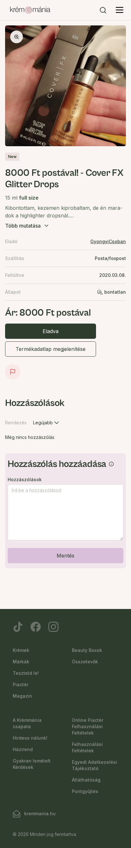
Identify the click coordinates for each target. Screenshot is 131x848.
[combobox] (46, 422)
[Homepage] (30, 10)
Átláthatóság (86, 780)
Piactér (20, 684)
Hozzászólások (25, 479)
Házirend (23, 749)
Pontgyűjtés (85, 791)
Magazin (22, 696)
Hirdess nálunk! (30, 738)
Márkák (21, 661)
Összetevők (85, 661)
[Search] (103, 10)
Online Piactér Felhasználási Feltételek (87, 726)
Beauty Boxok (87, 650)
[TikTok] (18, 627)
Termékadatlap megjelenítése (51, 349)
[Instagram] (53, 627)
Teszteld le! (26, 673)
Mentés (65, 555)
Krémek (21, 650)
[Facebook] (36, 627)
